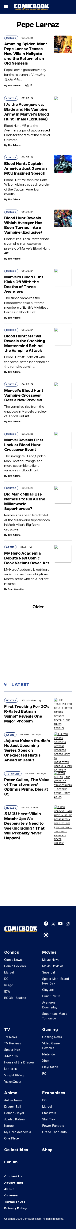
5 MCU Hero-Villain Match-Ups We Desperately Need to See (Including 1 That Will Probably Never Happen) (24, 826)
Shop (47, 1150)
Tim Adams (14, 85)
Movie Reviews (52, 966)
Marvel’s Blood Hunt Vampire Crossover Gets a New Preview (23, 395)
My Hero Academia (17, 1132)
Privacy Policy (15, 1208)
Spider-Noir (12, 1049)
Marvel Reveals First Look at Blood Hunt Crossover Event (23, 445)
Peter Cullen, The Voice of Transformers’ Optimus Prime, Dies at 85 (26, 787)
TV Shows (13, 773)
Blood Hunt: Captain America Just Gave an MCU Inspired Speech (25, 168)
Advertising (13, 1183)
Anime (10, 547)
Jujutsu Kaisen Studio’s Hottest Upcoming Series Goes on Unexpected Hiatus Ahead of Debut (27, 750)
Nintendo (48, 1054)
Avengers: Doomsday (49, 1004)
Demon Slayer (14, 1113)
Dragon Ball (12, 1106)
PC (44, 1073)
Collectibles (16, 1150)
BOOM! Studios (15, 998)
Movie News (50, 959)
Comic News (13, 959)
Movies (11, 700)
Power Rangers (53, 1125)
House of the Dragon (19, 1062)
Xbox (45, 1060)
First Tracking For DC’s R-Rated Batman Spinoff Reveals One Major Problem (26, 713)
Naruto (9, 1125)
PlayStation (50, 1067)
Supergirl (48, 972)
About (9, 1189)
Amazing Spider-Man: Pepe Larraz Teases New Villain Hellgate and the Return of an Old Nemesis (25, 54)
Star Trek (48, 1119)
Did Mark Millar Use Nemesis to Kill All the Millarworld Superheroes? (24, 501)
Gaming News (52, 1037)
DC (6, 978)
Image (8, 985)
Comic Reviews (15, 966)
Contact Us (13, 1176)
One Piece (11, 1138)
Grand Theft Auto (54, 1132)
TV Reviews (12, 1043)
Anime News (13, 1100)
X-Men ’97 (11, 1056)
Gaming (50, 1029)
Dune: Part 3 (51, 996)
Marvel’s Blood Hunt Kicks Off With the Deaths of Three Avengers (23, 284)
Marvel (9, 972)
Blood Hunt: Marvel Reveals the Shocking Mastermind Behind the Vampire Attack (24, 343)
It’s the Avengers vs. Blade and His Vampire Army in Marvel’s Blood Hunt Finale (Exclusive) (26, 111)
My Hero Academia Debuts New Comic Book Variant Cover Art (26, 558)
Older (38, 606)
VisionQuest (12, 1081)
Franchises (53, 1093)
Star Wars (49, 1113)
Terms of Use (15, 1202)
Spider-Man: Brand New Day (55, 980)
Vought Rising (14, 1075)
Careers (11, 1195)
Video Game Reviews (51, 1045)
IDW (7, 991)
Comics (11, 38)
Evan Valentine (16, 589)
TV (7, 1029)
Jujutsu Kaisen (14, 1119)
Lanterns (10, 1068)
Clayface (48, 989)
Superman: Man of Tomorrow (55, 1015)
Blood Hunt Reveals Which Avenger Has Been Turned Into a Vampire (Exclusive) (23, 225)
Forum (11, 1162)
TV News (10, 1037)
